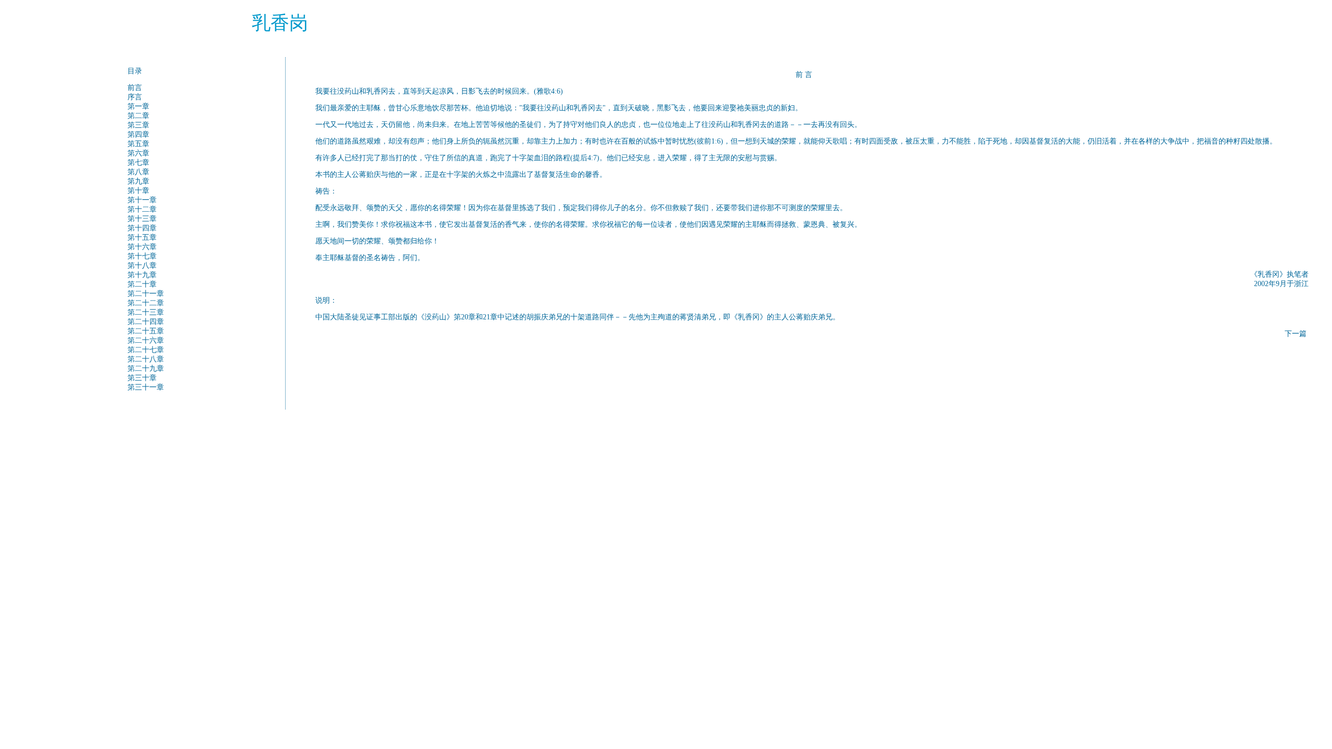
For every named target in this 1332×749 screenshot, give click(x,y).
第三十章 (142, 378)
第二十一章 (145, 294)
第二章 (138, 116)
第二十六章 (145, 340)
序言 (134, 97)
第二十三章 (145, 312)
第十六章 (142, 247)
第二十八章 (145, 359)
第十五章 (142, 237)
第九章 (138, 181)
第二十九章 (145, 368)
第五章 (138, 144)
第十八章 (142, 265)
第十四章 (142, 228)
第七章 (138, 162)
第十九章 (142, 275)
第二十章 (142, 284)
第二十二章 (145, 303)
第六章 (138, 153)
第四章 (138, 134)
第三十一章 (145, 387)
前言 (134, 88)
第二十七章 (145, 350)
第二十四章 (145, 322)
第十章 (138, 191)
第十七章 (142, 256)
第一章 (138, 106)
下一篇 (1296, 334)
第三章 (138, 125)
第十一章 (142, 200)
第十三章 (142, 219)
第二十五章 (145, 331)
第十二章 (142, 209)
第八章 (138, 172)
